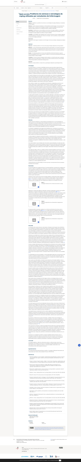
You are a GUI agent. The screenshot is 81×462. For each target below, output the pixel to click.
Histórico (17, 33)
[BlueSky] (22, 451)
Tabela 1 (58, 191)
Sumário (17, 7)
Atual (26, 7)
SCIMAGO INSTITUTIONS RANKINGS (43, 18)
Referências (18, 29)
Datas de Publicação (19, 31)
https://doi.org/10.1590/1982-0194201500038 (48, 10)
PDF (52, 7)
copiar (57, 10)
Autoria (34, 18)
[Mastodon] (23, 451)
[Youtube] (26, 451)
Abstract (17, 23)
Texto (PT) (47, 7)
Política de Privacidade (54, 460)
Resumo (41, 7)
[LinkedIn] (24, 451)
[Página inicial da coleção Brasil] (17, 449)
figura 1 (30, 179)
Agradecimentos (19, 27)
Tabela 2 (43, 210)
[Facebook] (25, 451)
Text (17, 25)
